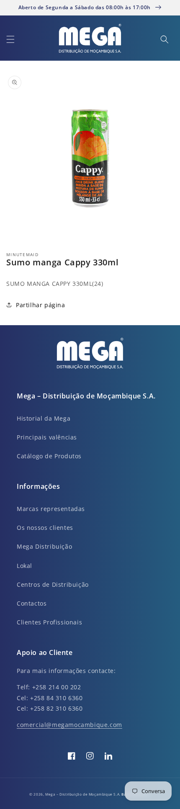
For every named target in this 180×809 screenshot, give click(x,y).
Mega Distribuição (44, 546)
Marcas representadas (51, 509)
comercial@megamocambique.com (69, 725)
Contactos (31, 603)
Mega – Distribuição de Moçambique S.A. (83, 794)
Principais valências (47, 437)
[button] (10, 39)
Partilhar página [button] (40, 305)
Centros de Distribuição (53, 584)
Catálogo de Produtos (49, 456)
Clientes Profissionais (49, 622)
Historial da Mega (43, 418)
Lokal (24, 566)
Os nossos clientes (45, 528)
